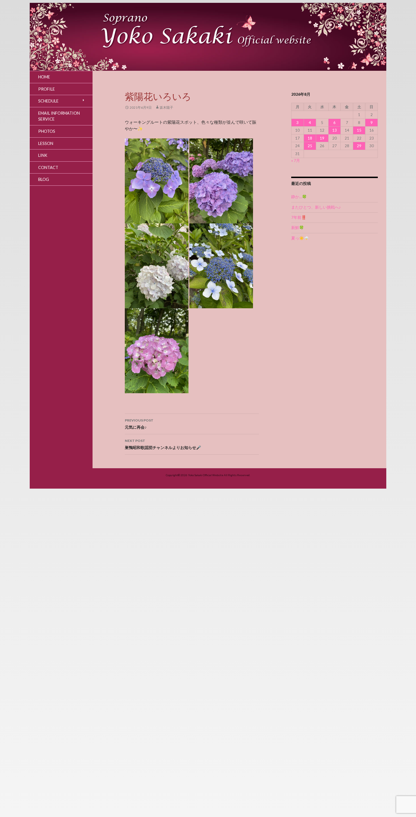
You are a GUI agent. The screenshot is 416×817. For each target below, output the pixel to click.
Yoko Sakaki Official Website (205, 475)
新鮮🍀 (297, 227)
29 (359, 146)
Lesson (45, 143)
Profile (46, 89)
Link (42, 155)
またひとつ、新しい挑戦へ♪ (316, 207)
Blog (43, 179)
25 (310, 146)
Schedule (48, 101)
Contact (48, 167)
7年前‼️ (298, 217)
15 (359, 130)
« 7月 (295, 160)
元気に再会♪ (139, 423)
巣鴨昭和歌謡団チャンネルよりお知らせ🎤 (163, 444)
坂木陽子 (166, 107)
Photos (46, 131)
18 (310, 138)
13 (334, 130)
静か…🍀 (299, 196)
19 (322, 138)
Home (44, 76)
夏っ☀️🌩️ (300, 238)
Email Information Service (59, 116)
